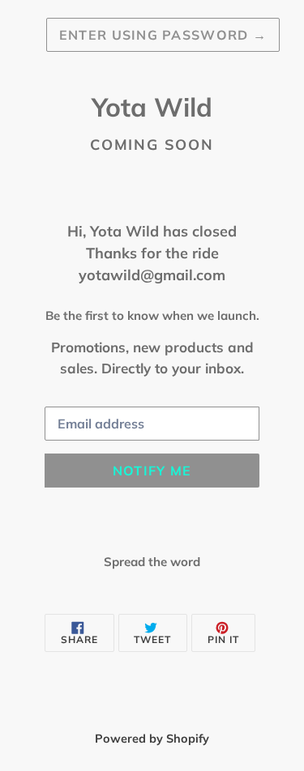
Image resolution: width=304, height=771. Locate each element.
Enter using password (163, 35)
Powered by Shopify (152, 738)
